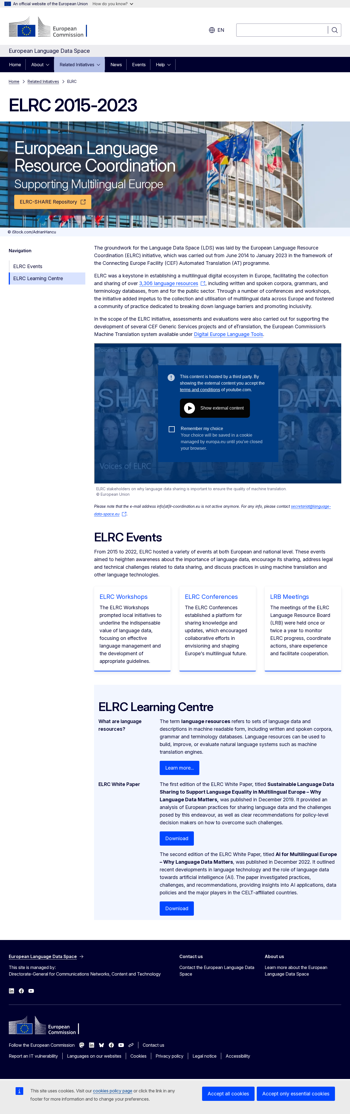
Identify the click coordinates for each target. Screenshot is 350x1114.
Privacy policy (169, 1056)
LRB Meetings (289, 596)
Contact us (153, 1045)
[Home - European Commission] (53, 27)
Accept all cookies (228, 1093)
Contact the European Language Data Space (216, 971)
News (116, 64)
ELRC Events (27, 266)
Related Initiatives (77, 64)
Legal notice (204, 1056)
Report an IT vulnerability (33, 1056)
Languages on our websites (94, 1056)
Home (15, 64)
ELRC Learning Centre (38, 278)
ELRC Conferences (211, 596)
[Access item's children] (49, 64)
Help (160, 64)
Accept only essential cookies (295, 1093)
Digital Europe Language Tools (228, 334)
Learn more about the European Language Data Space (296, 971)
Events (139, 64)
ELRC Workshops (124, 596)
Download (176, 838)
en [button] (220, 30)
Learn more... (179, 768)
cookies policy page (112, 1090)
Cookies (138, 1056)
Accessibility (238, 1056)
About (37, 64)
